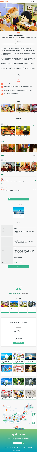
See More (34, 125)
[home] (4, 1)
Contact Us (30, 447)
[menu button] (36, 1)
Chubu (18, 422)
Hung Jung (4, 178)
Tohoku (26, 413)
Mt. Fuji (34, 63)
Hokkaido (31, 407)
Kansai (15, 414)
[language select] (32, 1)
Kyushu (5, 416)
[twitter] (20, 289)
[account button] (33, 1)
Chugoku (10, 415)
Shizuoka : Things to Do (26, 292)
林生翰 (4, 141)
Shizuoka (21, 292)
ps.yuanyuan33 (5, 160)
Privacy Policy (24, 447)
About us (6, 447)
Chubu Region (16, 292)
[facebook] (17, 289)
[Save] (36, 31)
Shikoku (12, 422)
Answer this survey (18, 342)
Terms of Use (18, 447)
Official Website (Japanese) (18, 262)
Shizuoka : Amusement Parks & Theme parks (14, 293)
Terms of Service (12, 447)
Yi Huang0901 (5, 187)
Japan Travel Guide (11, 292)
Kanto (25, 419)
